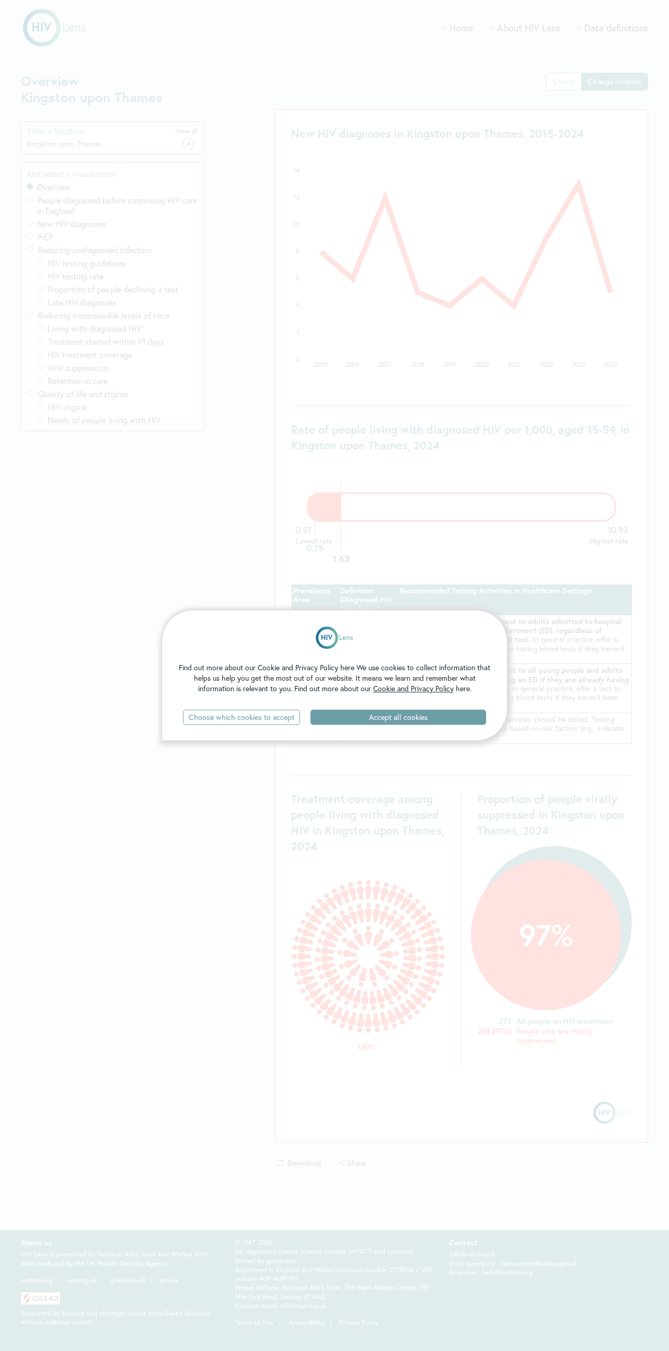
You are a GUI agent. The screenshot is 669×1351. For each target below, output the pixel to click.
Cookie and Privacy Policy (413, 688)
